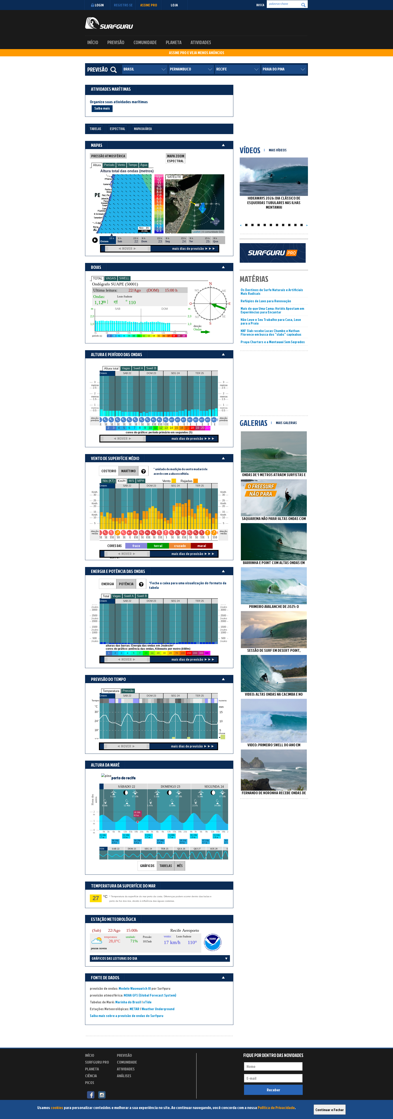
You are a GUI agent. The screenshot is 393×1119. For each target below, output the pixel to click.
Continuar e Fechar (329, 1109)
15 (223, 512)
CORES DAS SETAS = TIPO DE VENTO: (114, 546)
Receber (273, 1090)
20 (223, 506)
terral (158, 545)
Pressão (128, 690)
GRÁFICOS (147, 865)
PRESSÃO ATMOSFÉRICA (108, 155)
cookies (57, 1107)
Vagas (126, 368)
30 (223, 495)
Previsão (115, 42)
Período (109, 165)
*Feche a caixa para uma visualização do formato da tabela (187, 585)
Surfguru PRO (97, 1062)
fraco (136, 545)
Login (99, 4)
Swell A (138, 368)
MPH (140, 480)
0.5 (94, 410)
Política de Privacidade (276, 1107)
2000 (94, 621)
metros (94, 408)
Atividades (201, 42)
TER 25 (199, 695)
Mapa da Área (143, 128)
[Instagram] (102, 1094)
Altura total (111, 368)
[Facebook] (90, 1094)
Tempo (132, 165)
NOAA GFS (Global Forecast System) (150, 995)
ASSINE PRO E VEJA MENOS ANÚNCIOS (196, 52)
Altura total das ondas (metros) (127, 171)
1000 (94, 632)
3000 (94, 610)
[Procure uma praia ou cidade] (113, 69)
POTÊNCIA (126, 583)
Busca (260, 5)
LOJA (174, 4)
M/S (131, 480)
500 (95, 638)
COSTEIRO (108, 470)
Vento (121, 165)
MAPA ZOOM (175, 155)
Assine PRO (148, 4)
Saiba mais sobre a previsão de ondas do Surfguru (126, 1015)
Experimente (127, 1083)
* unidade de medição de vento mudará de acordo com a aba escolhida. (180, 471)
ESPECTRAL (175, 160)
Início (92, 42)
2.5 (94, 388)
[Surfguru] (109, 23)
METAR (134, 1008)
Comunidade (145, 42)
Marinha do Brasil (128, 1001)
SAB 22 (127, 695)
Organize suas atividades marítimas (119, 102)
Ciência (91, 1076)
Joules (94, 641)
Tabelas (95, 128)
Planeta (173, 42)
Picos (89, 1082)
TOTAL (97, 278)
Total (106, 596)
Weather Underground (158, 1008)
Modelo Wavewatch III (135, 988)
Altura (97, 165)
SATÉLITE (174, 177)
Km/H (121, 481)
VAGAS (111, 278)
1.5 (94, 399)
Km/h (223, 515)
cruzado (180, 545)
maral (201, 545)
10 (223, 517)
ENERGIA (107, 583)
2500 (94, 615)
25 (223, 500)
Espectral (117, 128)
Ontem (103, 695)
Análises (124, 1076)
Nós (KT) (108, 480)
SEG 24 (175, 695)
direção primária (95, 419)
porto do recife (123, 778)
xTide (147, 1001)
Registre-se (123, 4)
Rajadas (186, 481)
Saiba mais (102, 108)
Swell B (151, 368)
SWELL (124, 278)
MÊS (180, 865)
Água (143, 165)
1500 (94, 627)
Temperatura (111, 691)
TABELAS (165, 865)
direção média (223, 532)
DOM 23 (151, 695)
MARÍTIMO (128, 470)
